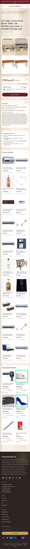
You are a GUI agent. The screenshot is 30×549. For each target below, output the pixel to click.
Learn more (25, 83)
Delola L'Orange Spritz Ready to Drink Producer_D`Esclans (8, 189)
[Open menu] (2, 6)
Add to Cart (15, 94)
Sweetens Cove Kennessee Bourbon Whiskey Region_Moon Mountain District (8, 293)
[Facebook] (3, 478)
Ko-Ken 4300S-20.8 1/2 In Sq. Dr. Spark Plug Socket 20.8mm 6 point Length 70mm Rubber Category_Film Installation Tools (21, 356)
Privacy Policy (5, 514)
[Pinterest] (19, 478)
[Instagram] (6, 478)
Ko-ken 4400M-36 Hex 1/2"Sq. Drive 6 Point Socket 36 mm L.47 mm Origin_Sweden (8, 168)
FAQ (2, 502)
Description (5, 103)
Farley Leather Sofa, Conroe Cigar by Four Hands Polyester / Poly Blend (8, 210)
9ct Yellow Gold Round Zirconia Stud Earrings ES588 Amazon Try (20, 231)
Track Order (4, 505)
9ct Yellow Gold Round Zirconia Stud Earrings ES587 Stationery (20, 335)
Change (25, 87)
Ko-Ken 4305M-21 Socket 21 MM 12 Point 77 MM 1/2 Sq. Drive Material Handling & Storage (21, 168)
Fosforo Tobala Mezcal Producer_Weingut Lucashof (8, 272)
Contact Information (6, 521)
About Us (4, 498)
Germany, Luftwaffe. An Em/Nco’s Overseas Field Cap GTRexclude (8, 409)
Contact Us (4, 500)
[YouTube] (9, 478)
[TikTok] (13, 478)
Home (2, 11)
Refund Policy (5, 512)
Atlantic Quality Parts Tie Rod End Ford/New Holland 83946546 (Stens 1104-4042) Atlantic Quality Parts (8, 384)
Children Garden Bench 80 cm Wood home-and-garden (21, 272)
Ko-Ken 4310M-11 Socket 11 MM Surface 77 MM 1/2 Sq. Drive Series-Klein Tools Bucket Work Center (8, 335)
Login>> (6, 392)
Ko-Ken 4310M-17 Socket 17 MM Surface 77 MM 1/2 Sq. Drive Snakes (8, 231)
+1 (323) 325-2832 (6, 488)
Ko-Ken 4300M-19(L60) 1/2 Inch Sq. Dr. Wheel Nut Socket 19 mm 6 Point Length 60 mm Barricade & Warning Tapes (21, 314)
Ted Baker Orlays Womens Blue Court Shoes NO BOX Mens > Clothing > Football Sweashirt (21, 409)
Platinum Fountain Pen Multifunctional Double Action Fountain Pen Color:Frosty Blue (7, 434)
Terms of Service (5, 517)
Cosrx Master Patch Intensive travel (21, 434)
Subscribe (15, 533)
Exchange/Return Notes (8, 133)
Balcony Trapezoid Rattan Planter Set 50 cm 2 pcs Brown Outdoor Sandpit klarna (8, 314)
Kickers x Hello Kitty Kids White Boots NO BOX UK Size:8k (20, 384)
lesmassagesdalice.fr (15, 6)
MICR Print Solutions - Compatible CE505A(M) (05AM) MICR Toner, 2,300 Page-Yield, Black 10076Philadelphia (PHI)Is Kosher (8, 356)
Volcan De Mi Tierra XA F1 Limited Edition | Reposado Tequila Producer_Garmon (21, 293)
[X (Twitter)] (16, 478)
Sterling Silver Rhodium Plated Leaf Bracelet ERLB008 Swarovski (21, 189)
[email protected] (8, 142)
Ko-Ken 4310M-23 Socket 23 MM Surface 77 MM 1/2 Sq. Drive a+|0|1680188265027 (8, 251)
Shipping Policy (5, 519)
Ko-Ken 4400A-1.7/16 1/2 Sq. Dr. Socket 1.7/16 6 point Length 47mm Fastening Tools (21, 210)
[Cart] (27, 6)
